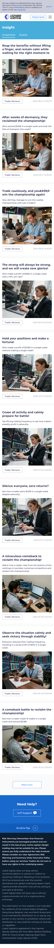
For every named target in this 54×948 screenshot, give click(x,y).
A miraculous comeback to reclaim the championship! (22, 557)
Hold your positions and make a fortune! (25, 340)
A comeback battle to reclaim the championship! (26, 711)
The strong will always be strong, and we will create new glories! (26, 266)
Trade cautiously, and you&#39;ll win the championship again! (25, 192)
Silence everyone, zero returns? (25, 486)
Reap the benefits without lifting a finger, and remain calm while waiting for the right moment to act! (26, 49)
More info (21, 10)
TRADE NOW (38, 17)
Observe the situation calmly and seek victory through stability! (26, 634)
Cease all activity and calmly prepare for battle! (23, 414)
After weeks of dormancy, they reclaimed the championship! (24, 119)
